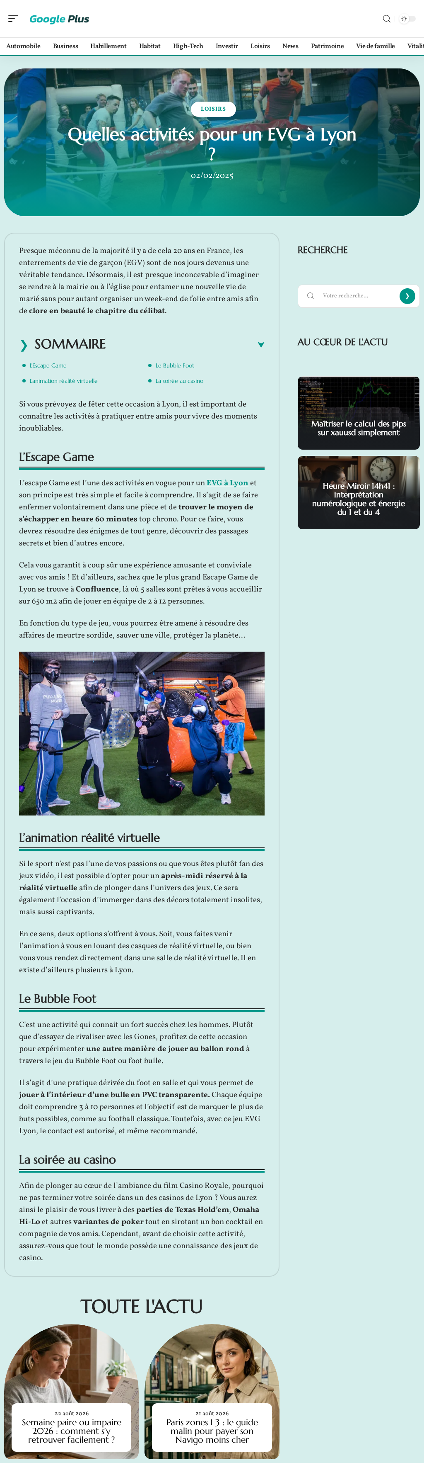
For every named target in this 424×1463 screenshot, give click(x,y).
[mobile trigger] (15, 18)
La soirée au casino (179, 381)
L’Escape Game (48, 365)
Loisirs (213, 109)
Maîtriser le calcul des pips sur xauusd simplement (358, 428)
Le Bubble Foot (175, 365)
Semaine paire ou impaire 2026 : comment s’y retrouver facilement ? (71, 1431)
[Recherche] (387, 18)
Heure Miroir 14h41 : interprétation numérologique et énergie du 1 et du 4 (358, 498)
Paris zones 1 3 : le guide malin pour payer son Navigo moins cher (212, 1431)
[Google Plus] (59, 18)
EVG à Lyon (227, 483)
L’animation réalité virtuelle (64, 381)
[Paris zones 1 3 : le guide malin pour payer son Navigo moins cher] (212, 1391)
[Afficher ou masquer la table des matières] (185, 345)
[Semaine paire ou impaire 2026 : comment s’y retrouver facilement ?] (71, 1391)
